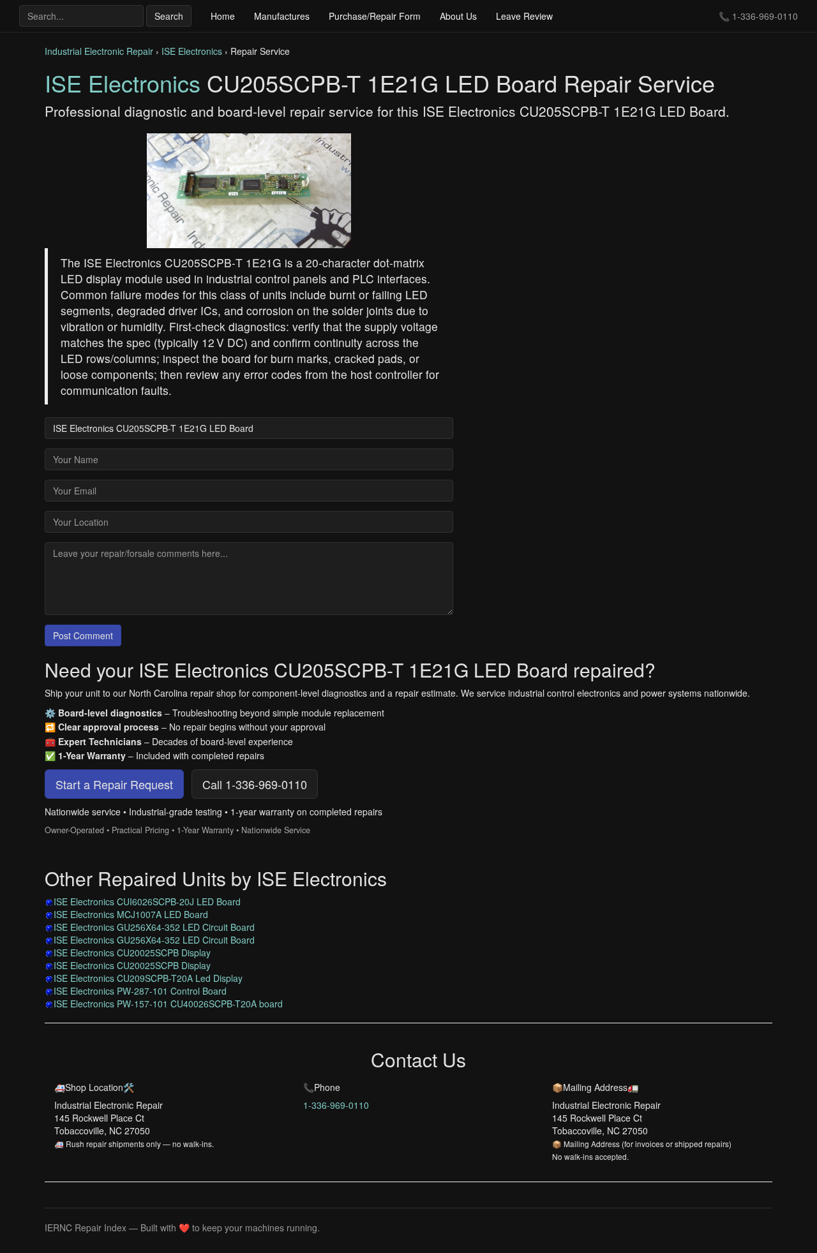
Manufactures (282, 16)
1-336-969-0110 (765, 16)
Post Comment (83, 635)
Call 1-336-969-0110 (254, 784)
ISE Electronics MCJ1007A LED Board (131, 914)
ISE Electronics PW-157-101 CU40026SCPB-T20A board (168, 1003)
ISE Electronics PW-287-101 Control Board (140, 990)
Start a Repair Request (114, 784)
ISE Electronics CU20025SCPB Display (132, 952)
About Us (458, 16)
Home (223, 16)
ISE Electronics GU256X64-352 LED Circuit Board (154, 927)
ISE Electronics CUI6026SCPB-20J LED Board (147, 901)
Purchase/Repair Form (375, 16)
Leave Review (524, 16)
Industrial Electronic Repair (99, 51)
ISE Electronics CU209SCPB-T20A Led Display (148, 978)
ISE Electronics (191, 51)
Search (168, 16)
